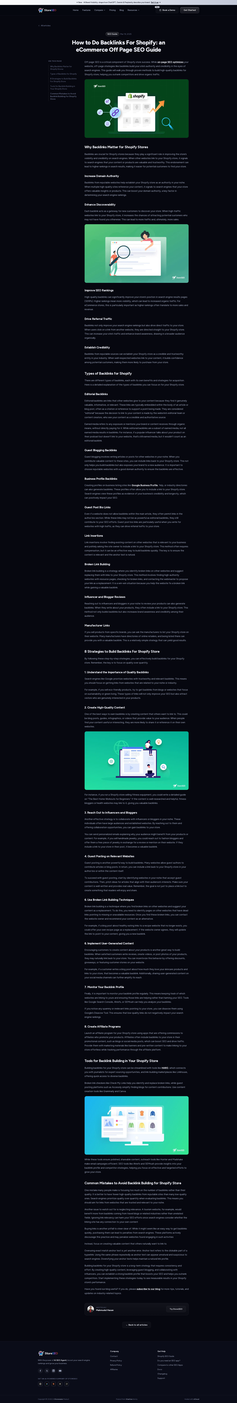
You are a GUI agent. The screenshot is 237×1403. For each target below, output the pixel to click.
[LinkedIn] (53, 1370)
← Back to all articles (136, 1325)
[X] (46, 1370)
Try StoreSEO (176, 1309)
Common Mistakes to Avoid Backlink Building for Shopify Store (63, 96)
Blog (121, 10)
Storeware (58, 1399)
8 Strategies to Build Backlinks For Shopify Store (63, 80)
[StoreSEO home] (47, 10)
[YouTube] (60, 1370)
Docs (159, 1369)
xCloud (196, 1399)
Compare (98, 10)
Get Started (190, 10)
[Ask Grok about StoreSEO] (66, 1383)
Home (75, 10)
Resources (132, 10)
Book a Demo (165, 9)
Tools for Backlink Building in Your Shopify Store (62, 87)
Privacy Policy (116, 1360)
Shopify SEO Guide (165, 1356)
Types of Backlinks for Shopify (63, 74)
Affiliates (114, 1369)
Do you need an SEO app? (168, 1360)
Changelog (162, 1374)
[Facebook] (40, 1370)
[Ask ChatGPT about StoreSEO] (40, 1383)
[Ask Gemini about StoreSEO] (46, 1383)
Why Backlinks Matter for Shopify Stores (61, 67)
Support (161, 1378)
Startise (129, 1399)
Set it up (154, 2)
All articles (45, 25)
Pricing (112, 10)
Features (86, 10)
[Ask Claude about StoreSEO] (53, 1383)
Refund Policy (116, 1365)
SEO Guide (112, 34)
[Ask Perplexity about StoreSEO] (60, 1383)
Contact (114, 1356)
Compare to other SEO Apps (170, 1365)
